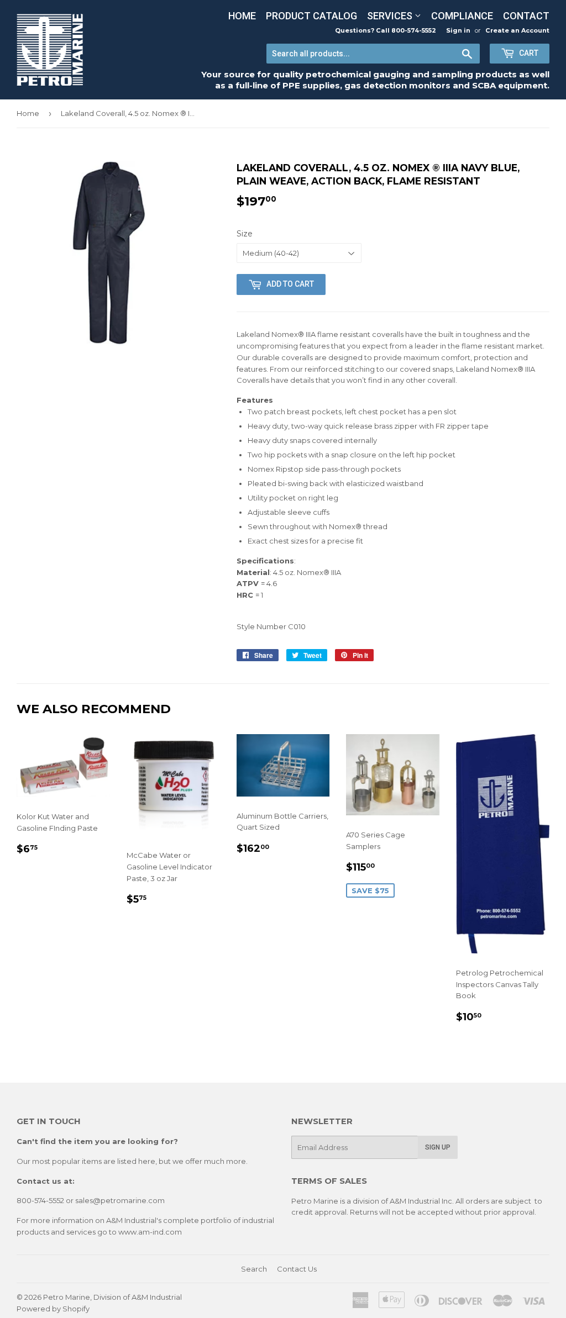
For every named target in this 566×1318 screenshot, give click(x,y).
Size (245, 234)
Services (391, 16)
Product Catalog (311, 16)
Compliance (462, 16)
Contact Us (297, 1268)
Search (254, 1268)
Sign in (458, 30)
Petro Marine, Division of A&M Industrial (112, 1297)
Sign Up (437, 1147)
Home (242, 16)
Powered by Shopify (53, 1308)
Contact (526, 16)
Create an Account (517, 30)
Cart (527, 53)
